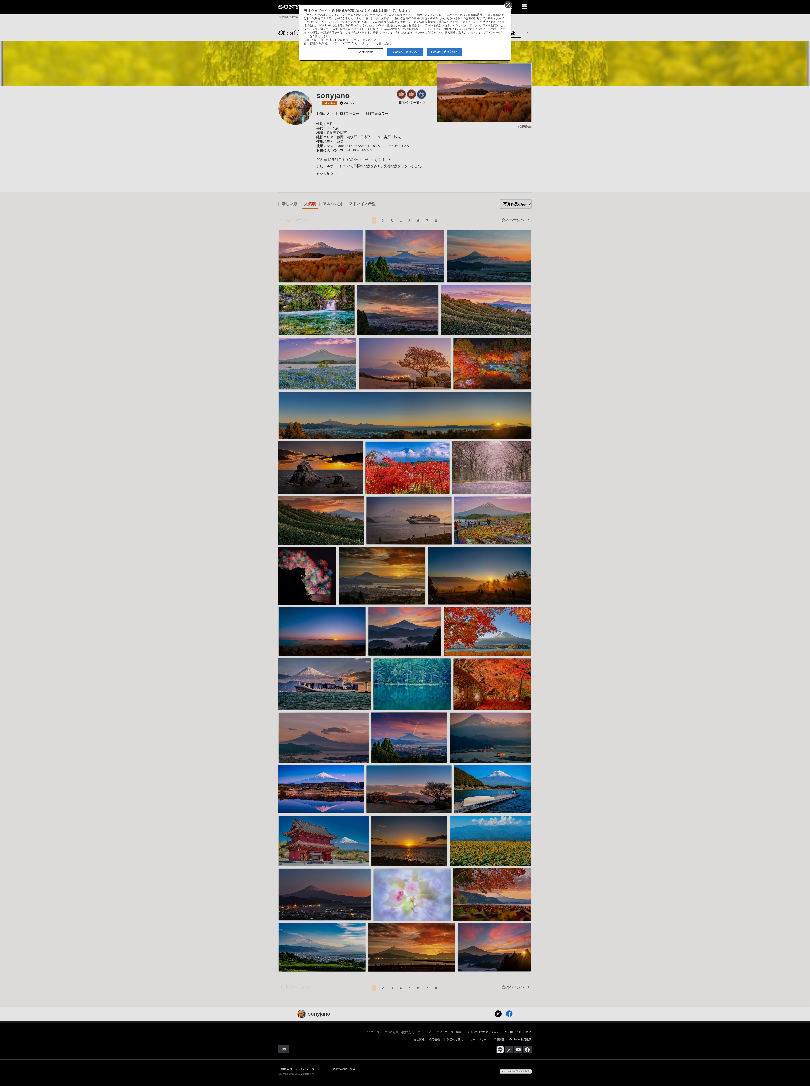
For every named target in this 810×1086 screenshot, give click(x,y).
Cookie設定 (365, 52)
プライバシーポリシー (359, 43)
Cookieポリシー (346, 39)
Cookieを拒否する (405, 52)
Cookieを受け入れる (444, 52)
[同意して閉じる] (508, 4)
